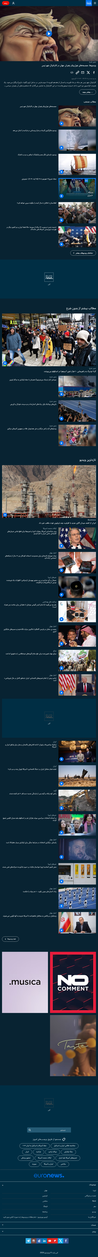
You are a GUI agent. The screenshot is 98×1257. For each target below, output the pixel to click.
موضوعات (92, 1184)
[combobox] (49, 1129)
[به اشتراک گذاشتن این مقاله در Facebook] (94, 72)
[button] (83, 253)
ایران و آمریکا (48, 1164)
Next (94, 1201)
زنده (5, 3)
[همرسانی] (83, 72)
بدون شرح (92, 368)
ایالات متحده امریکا (49, 528)
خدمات (93, 1225)
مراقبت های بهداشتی (49, 602)
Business (92, 520)
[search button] (29, 1129)
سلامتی (63, 1164)
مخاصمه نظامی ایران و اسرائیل (64, 1145)
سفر (95, 1206)
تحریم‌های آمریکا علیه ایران (68, 1158)
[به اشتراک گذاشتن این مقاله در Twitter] (88, 72)
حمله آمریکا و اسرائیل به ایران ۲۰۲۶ (35, 1145)
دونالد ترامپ (52, 1152)
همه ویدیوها (11, 939)
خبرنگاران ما (92, 1217)
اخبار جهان (52, 553)
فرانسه (38, 1152)
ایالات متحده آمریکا (44, 1158)
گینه (55, 791)
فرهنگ (45, 1206)
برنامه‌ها (44, 1211)
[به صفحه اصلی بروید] (89, 3)
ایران (54, 742)
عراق (54, 651)
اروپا (94, 1190)
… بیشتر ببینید (87, 92)
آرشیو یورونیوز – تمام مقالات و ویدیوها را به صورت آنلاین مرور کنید (25, 1217)
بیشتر (94, 1231)
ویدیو (94, 1211)
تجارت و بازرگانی (90, 1195)
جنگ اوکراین (68, 1152)
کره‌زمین (44, 1195)
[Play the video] (49, 33)
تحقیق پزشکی (25, 1158)
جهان (45, 1190)
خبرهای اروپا (52, 577)
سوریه (34, 1164)
